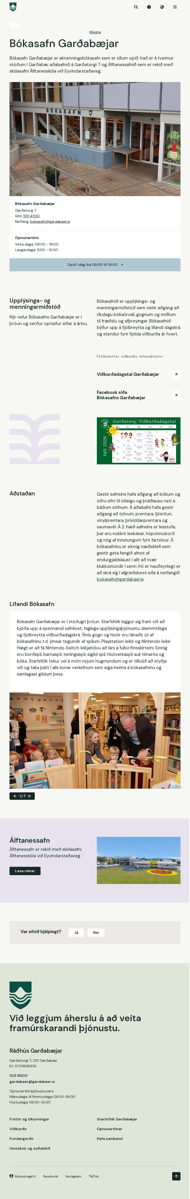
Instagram (73, 1176)
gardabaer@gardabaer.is (32, 1081)
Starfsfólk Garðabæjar (117, 1119)
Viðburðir (18, 1128)
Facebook (50, 1176)
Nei (96, 932)
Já (76, 932)
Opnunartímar (109, 1128)
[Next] (29, 796)
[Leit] (136, 7)
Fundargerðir (22, 1138)
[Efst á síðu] (176, 1176)
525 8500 (19, 1075)
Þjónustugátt (25, 1176)
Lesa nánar (25, 870)
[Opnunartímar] (149, 7)
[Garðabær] (95, 7)
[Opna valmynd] (174, 7)
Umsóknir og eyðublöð (30, 1148)
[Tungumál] (162, 7)
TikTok (94, 1176)
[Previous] (15, 796)
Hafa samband (110, 1138)
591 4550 (31, 216)
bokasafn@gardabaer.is (50, 221)
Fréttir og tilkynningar (29, 1119)
